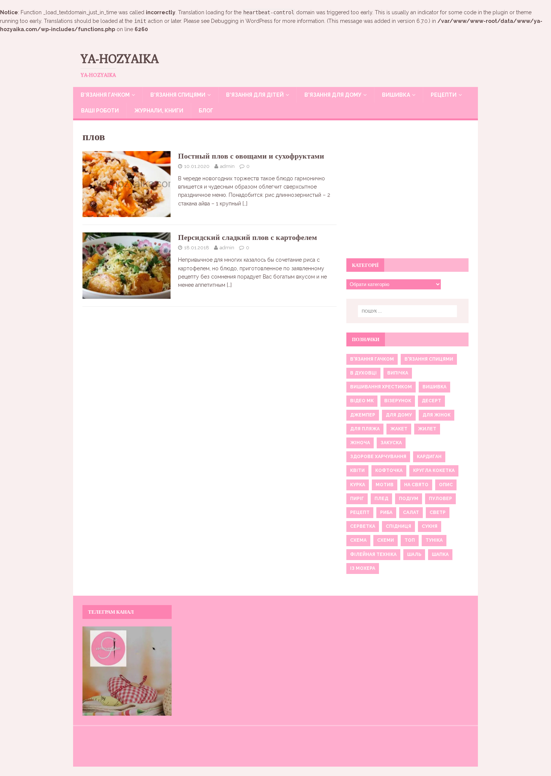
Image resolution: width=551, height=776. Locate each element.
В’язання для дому (332, 95)
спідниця (398, 526)
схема (358, 540)
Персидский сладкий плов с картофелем (247, 237)
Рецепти (444, 95)
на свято (416, 484)
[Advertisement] (407, 193)
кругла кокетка (434, 470)
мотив (385, 484)
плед (381, 498)
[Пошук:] (407, 311)
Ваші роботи (100, 111)
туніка (434, 540)
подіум (408, 498)
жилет (427, 428)
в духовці (363, 373)
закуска (391, 442)
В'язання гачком (372, 359)
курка (357, 484)
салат (411, 512)
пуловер (440, 498)
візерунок (397, 400)
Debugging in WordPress (242, 21)
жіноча (360, 442)
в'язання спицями (428, 359)
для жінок (436, 415)
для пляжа (365, 428)
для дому (399, 415)
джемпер (362, 415)
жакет (398, 428)
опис (446, 484)
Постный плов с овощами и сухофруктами (251, 155)
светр (438, 512)
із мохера (362, 568)
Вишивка (396, 95)
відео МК (362, 400)
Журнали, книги (158, 111)
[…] (245, 204)
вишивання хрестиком (381, 386)
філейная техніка (373, 554)
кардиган (429, 456)
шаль (414, 554)
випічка (397, 373)
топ (409, 540)
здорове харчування (378, 456)
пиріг (357, 498)
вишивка (434, 386)
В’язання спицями (177, 95)
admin (227, 166)
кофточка (389, 470)
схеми (385, 540)
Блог (206, 111)
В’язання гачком (105, 95)
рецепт (360, 512)
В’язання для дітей (255, 95)
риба (386, 512)
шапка (440, 554)
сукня (429, 526)
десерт (431, 400)
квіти (357, 470)
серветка (362, 526)
